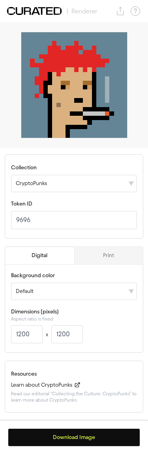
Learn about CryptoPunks (42, 385)
